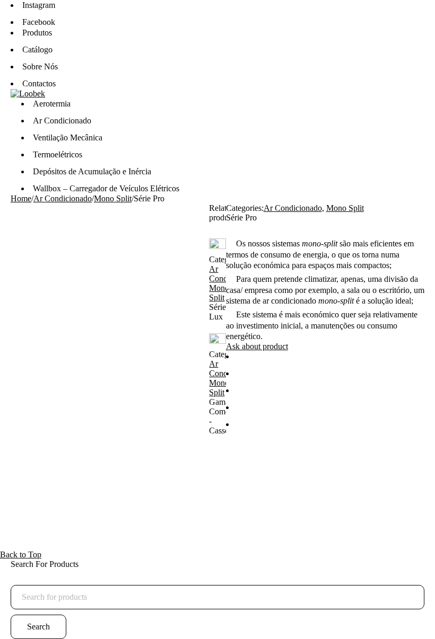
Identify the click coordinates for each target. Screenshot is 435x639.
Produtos (37, 32)
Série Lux (217, 312)
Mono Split (113, 198)
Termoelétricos (57, 154)
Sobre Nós (40, 66)
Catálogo (37, 49)
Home (21, 198)
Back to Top (20, 554)
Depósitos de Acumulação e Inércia (92, 171)
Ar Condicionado (62, 120)
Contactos (39, 83)
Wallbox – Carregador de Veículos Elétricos (106, 188)
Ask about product (257, 346)
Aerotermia (52, 103)
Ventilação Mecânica (67, 137)
